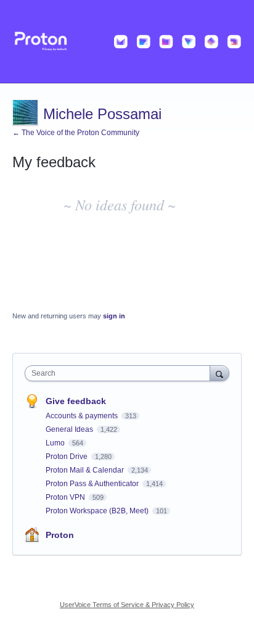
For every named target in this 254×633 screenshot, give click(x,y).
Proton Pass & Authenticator (93, 483)
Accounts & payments (83, 416)
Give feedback (76, 401)
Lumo (56, 443)
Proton (60, 535)
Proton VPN (66, 497)
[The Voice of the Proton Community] (127, 41)
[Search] (219, 373)
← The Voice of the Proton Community (75, 132)
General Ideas (70, 429)
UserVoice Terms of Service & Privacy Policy (127, 604)
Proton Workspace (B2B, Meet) (98, 511)
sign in (114, 316)
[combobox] (120, 373)
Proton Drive (67, 456)
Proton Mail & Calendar (86, 470)
